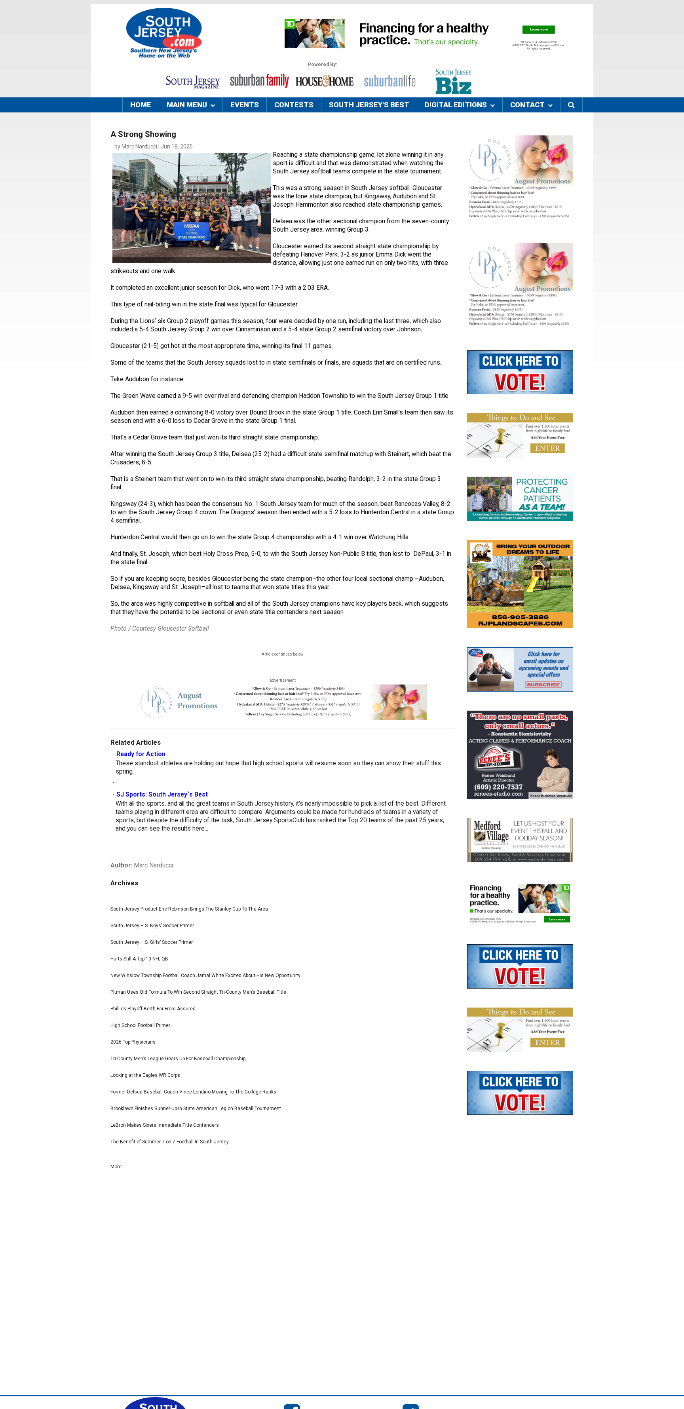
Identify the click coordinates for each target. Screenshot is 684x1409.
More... (117, 1166)
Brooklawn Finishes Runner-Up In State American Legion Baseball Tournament (195, 1108)
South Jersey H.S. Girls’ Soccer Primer (151, 942)
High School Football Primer (140, 1025)
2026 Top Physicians (133, 1042)
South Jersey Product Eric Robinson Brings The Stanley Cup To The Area (189, 909)
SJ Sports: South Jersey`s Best (162, 794)
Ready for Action (140, 754)
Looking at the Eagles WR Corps (145, 1075)
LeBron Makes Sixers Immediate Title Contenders (164, 1125)
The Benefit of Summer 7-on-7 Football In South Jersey (169, 1142)
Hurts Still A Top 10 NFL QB (139, 959)
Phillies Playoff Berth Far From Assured (153, 1009)
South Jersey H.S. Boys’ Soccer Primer (152, 925)
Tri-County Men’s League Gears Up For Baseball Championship (177, 1058)
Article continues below (283, 654)
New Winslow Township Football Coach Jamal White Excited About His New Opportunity (205, 975)
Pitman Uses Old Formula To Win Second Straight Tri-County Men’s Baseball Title (198, 992)
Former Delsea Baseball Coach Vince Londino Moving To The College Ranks (193, 1092)
